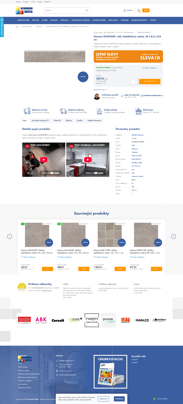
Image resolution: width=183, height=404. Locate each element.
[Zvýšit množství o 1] (138, 80)
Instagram (135, 362)
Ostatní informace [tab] (94, 120)
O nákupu (26, 2)
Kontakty (18, 2)
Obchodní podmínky (24, 388)
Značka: (98, 33)
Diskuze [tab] (69, 120)
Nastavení (103, 399)
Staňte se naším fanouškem (67, 375)
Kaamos (135, 149)
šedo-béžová (136, 159)
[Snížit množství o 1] (138, 83)
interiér (140, 176)
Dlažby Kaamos (137, 135)
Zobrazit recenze (47, 290)
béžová (134, 156)
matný (140, 163)
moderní (135, 152)
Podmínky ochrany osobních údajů (29, 374)
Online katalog (22, 367)
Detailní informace (99, 90)
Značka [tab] (79, 120)
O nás (20, 363)
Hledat (87, 10)
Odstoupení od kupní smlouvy (27, 377)
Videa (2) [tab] (57, 120)
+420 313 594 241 (66, 371)
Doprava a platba (23, 370)
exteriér (134, 176)
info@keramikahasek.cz (153, 96)
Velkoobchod (22, 360)
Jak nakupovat (22, 384)
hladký (134, 163)
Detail (48, 269)
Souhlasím (119, 399)
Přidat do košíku (151, 81)
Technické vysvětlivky (25, 381)
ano (133, 169)
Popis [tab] (24, 120)
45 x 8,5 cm (136, 166)
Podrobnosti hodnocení (144, 32)
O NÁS (33, 2)
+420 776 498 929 (131, 95)
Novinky (39, 2)
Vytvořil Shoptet (162, 399)
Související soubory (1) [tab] (40, 120)
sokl (133, 145)
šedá (139, 156)
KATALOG (47, 2)
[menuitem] (23, 20)
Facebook (135, 359)
